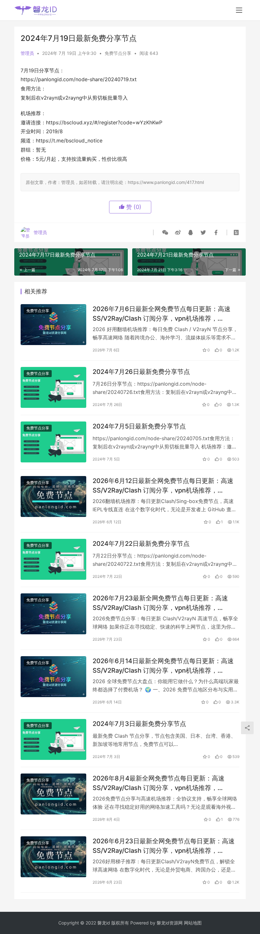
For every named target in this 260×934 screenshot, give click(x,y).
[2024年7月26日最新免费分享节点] (53, 387)
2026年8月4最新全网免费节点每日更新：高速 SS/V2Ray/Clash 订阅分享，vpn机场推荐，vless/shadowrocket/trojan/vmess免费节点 (158, 782)
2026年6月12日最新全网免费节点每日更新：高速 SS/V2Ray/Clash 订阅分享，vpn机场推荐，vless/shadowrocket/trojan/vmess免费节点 (163, 485)
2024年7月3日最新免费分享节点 (139, 724)
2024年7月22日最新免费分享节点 (141, 543)
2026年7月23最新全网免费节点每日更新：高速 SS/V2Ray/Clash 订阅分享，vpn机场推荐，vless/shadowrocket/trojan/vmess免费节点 (160, 602)
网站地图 (193, 922)
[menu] (239, 10)
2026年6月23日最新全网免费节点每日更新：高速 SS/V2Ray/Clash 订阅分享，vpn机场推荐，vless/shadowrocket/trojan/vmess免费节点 (164, 845)
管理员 (27, 53)
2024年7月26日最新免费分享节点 (141, 372)
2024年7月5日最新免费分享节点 (139, 426)
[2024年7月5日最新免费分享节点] (53, 441)
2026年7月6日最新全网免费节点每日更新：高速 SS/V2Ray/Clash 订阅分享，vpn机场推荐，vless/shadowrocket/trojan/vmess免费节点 (162, 313)
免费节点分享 (118, 53)
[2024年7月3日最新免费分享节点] (53, 739)
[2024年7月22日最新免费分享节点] (53, 559)
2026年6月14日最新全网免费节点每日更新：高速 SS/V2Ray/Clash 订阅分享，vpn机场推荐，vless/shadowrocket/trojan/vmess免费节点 (163, 665)
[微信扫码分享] (165, 232)
